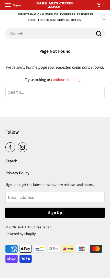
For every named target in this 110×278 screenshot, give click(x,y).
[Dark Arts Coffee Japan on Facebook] (11, 147)
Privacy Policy (17, 173)
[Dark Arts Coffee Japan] (55, 5)
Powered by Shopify (20, 234)
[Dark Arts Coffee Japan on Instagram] (23, 147)
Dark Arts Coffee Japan (34, 227)
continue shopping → (68, 79)
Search (11, 161)
